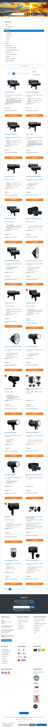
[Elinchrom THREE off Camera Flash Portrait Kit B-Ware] (34, 509)
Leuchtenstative (8, 45)
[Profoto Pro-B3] (34, 126)
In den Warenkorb (13, 115)
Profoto (6, 24)
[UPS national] (35, 650)
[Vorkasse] (24, 656)
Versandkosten (23, 717)
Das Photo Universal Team (23, 620)
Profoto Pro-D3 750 (9, 303)
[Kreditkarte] (21, 660)
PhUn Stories (36, 630)
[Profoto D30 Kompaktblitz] (13, 425)
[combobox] (16, 14)
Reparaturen (36, 628)
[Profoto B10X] (13, 509)
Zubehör (7, 39)
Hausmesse (20, 628)
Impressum (4, 659)
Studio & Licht (8, 22)
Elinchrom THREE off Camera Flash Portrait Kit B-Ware (34, 517)
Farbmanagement (8, 26)
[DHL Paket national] (43, 650)
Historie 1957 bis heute (22, 621)
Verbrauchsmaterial (9, 60)
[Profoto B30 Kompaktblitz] (34, 339)
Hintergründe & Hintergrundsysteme (12, 49)
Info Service (4, 646)
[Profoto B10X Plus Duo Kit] (13, 211)
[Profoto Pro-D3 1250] (13, 169)
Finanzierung (36, 627)
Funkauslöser (8, 28)
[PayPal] (19, 650)
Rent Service (36, 621)
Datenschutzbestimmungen (22, 609)
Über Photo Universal (23, 617)
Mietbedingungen (5, 652)
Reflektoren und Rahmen (10, 58)
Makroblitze (8, 37)
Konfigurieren (32, 724)
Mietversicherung (5, 654)
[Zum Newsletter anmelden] (28, 14)
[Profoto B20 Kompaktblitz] (13, 467)
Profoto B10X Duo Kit (30, 303)
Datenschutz (4, 656)
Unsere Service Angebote (39, 617)
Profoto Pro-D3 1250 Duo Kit (32, 92)
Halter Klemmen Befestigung (10, 54)
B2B (35, 632)
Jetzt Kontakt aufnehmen (6, 640)
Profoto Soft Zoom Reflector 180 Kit (34, 260)
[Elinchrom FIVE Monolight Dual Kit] (34, 211)
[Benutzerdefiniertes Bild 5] (36, 699)
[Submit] (32, 607)
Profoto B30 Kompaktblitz (31, 346)
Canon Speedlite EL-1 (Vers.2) (11, 560)
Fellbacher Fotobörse (38, 625)
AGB (21, 610)
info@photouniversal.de (8, 635)
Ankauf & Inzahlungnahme (39, 620)
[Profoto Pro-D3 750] (13, 295)
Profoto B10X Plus (9, 388)
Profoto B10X (8, 516)
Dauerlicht (7, 43)
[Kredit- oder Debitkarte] (21, 653)
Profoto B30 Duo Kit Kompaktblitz (33, 176)
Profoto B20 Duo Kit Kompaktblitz (12, 260)
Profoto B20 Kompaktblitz (10, 474)
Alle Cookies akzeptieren (41, 724)
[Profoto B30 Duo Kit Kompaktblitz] (34, 169)
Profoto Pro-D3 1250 (9, 176)
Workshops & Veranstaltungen (40, 623)
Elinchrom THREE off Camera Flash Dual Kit (34, 389)
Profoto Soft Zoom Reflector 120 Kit (13, 346)
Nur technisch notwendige (23, 724)
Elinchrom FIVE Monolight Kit (32, 432)
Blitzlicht (7, 30)
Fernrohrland (20, 625)
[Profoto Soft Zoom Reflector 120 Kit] (13, 339)
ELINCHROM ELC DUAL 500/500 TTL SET (34, 475)
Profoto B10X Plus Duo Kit (10, 218)
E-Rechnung (4, 663)
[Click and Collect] (39, 650)
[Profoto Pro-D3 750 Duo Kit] (13, 126)
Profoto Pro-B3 (29, 134)
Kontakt (19, 623)
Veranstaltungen (21, 627)
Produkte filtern (25, 65)
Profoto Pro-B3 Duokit (10, 92)
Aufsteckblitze (8, 32)
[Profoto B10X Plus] (13, 381)
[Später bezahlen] (24, 650)
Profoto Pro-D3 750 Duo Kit (11, 134)
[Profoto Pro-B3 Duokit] (13, 84)
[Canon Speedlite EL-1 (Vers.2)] (13, 553)
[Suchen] (22, 14)
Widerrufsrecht (5, 661)
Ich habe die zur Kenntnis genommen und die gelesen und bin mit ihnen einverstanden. (23, 610)
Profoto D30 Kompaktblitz (10, 432)
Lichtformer (7, 56)
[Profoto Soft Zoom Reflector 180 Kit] (34, 253)
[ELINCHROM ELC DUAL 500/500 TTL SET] (34, 467)
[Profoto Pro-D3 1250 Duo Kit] (34, 84)
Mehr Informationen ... (7, 725)
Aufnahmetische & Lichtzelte (10, 47)
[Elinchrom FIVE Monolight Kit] (34, 425)
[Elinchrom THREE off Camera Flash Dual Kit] (34, 381)
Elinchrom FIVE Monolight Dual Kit (33, 218)
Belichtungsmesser (9, 52)
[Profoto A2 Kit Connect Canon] (34, 553)
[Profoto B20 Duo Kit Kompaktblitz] (13, 253)
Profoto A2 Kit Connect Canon (32, 560)
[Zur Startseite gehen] (24, 8)
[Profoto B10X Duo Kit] (34, 295)
